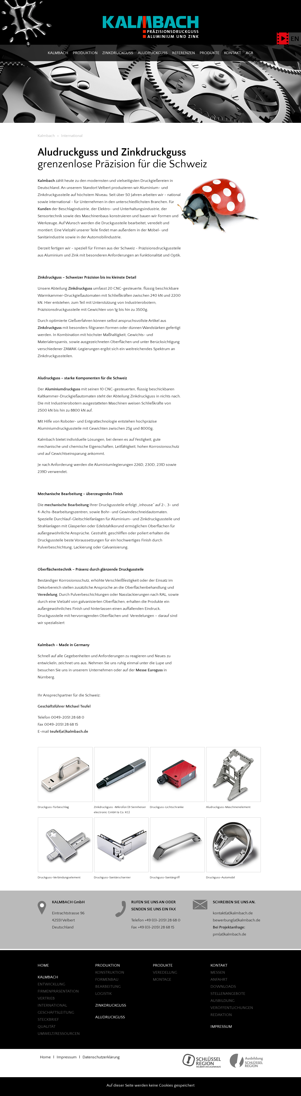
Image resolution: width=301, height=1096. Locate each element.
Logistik (103, 994)
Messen (217, 972)
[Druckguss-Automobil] (233, 871)
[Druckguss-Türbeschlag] (65, 801)
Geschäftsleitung (56, 1012)
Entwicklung (51, 984)
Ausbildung (222, 1001)
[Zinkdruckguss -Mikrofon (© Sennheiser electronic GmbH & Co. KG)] (121, 801)
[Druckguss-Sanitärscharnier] (121, 871)
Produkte (209, 53)
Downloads (223, 986)
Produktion (85, 53)
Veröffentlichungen (231, 1008)
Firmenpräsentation (58, 991)
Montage (162, 979)
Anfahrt (218, 979)
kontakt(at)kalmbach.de (233, 913)
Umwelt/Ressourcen (59, 1034)
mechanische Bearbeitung (67, 505)
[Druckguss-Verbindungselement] (65, 871)
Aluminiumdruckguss (62, 389)
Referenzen (183, 53)
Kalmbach (58, 53)
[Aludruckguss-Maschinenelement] (233, 801)
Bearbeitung (108, 986)
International (52, 1005)
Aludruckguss (152, 53)
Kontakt (232, 53)
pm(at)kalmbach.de (229, 934)
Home (43, 965)
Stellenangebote (227, 994)
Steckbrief (48, 1019)
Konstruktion (109, 972)
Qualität (46, 1026)
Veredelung (47, 594)
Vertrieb (46, 998)
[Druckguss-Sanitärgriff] (177, 871)
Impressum (221, 1026)
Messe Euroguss (149, 670)
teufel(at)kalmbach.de (69, 731)
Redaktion (221, 1015)
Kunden (44, 209)
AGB (249, 53)
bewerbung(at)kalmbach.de (236, 920)
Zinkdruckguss (117, 53)
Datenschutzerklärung (101, 1057)
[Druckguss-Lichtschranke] (177, 801)
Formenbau (107, 979)
